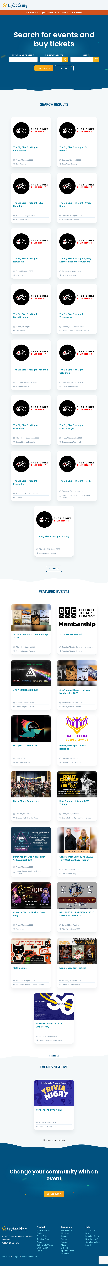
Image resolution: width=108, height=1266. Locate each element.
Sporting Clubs (67, 1251)
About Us (6, 1256)
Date (85, 55)
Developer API (91, 1239)
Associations (66, 1230)
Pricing (40, 1242)
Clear (64, 68)
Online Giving (42, 1236)
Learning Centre (92, 1236)
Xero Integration (92, 1242)
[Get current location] (65, 59)
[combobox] (54, 59)
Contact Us (90, 1230)
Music (63, 1245)
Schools (64, 1248)
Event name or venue (23, 55)
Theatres (65, 1253)
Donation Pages (43, 1239)
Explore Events (43, 1230)
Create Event (54, 1194)
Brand (88, 1245)
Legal (16, 1256)
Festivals (64, 1242)
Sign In (39, 1251)
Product (40, 1233)
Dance (64, 1239)
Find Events (44, 68)
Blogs (87, 1233)
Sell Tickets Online (45, 1245)
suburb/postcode (54, 55)
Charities (65, 1233)
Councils (64, 1236)
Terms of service (29, 1256)
